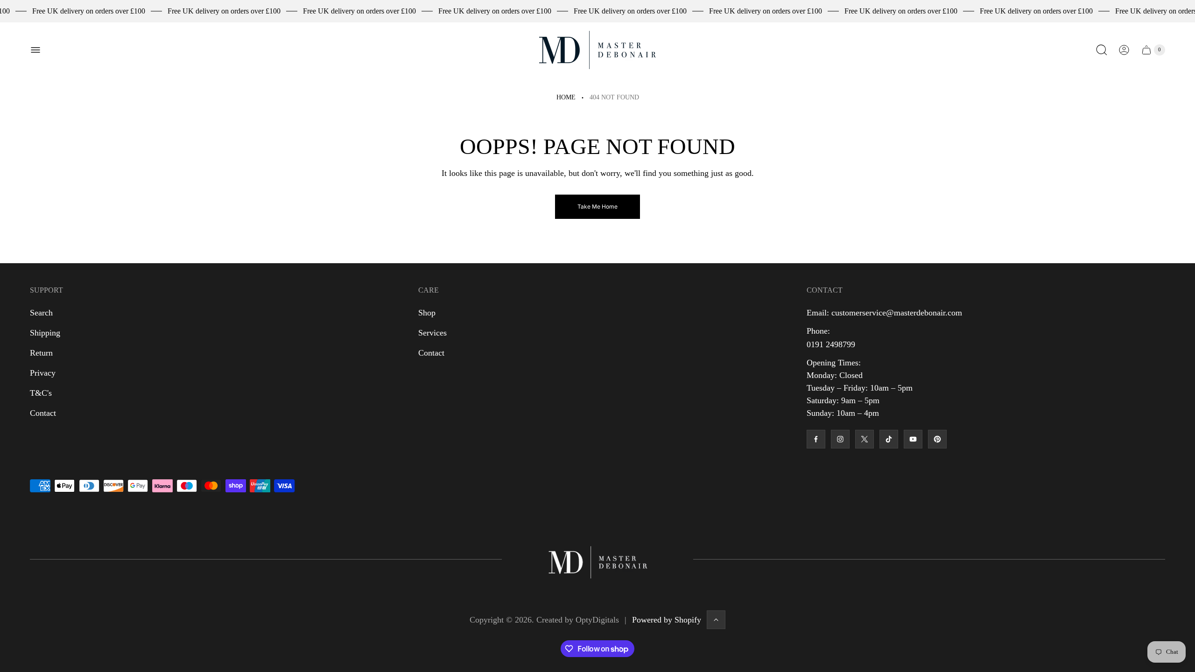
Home (566, 97)
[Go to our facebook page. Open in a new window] (816, 439)
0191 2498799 (831, 344)
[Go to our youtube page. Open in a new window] (913, 439)
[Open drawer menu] (35, 50)
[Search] (1101, 50)
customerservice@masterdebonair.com (896, 312)
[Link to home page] (597, 559)
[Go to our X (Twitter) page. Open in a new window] (864, 439)
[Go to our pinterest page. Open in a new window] (937, 439)
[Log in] (1124, 50)
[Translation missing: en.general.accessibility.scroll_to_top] (716, 619)
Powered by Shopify (666, 619)
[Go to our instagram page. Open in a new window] (840, 439)
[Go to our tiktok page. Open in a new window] (888, 439)
